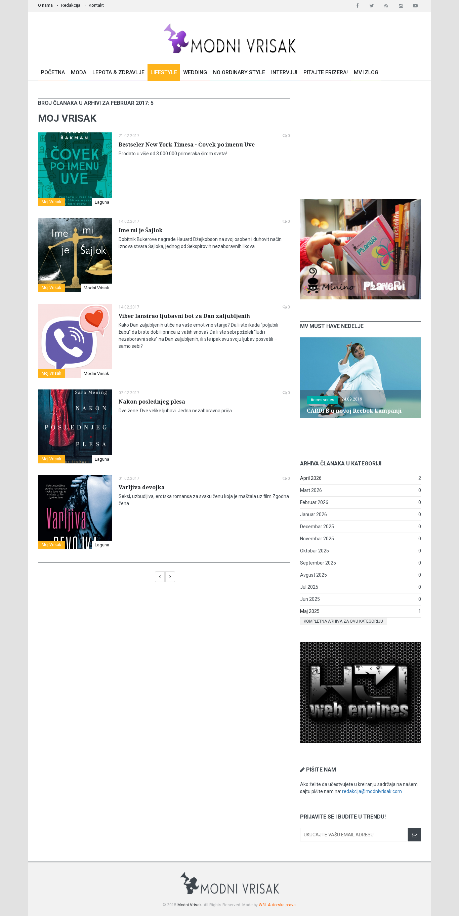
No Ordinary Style (239, 72)
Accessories (322, 400)
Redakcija (70, 5)
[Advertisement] (360, 140)
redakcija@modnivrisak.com (372, 791)
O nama (45, 5)
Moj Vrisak (51, 202)
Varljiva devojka (142, 487)
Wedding (195, 72)
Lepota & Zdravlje (118, 72)
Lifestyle (164, 72)
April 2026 (311, 478)
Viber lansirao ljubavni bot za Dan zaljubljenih (184, 316)
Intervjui (284, 72)
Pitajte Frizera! (325, 72)
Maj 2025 (310, 611)
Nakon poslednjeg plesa (152, 402)
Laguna (102, 202)
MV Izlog (366, 72)
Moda (78, 72)
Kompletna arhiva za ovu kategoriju (343, 621)
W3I (262, 905)
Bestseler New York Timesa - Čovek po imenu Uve (187, 144)
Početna (53, 72)
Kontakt (96, 5)
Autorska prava (282, 905)
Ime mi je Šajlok (141, 230)
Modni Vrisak (96, 287)
